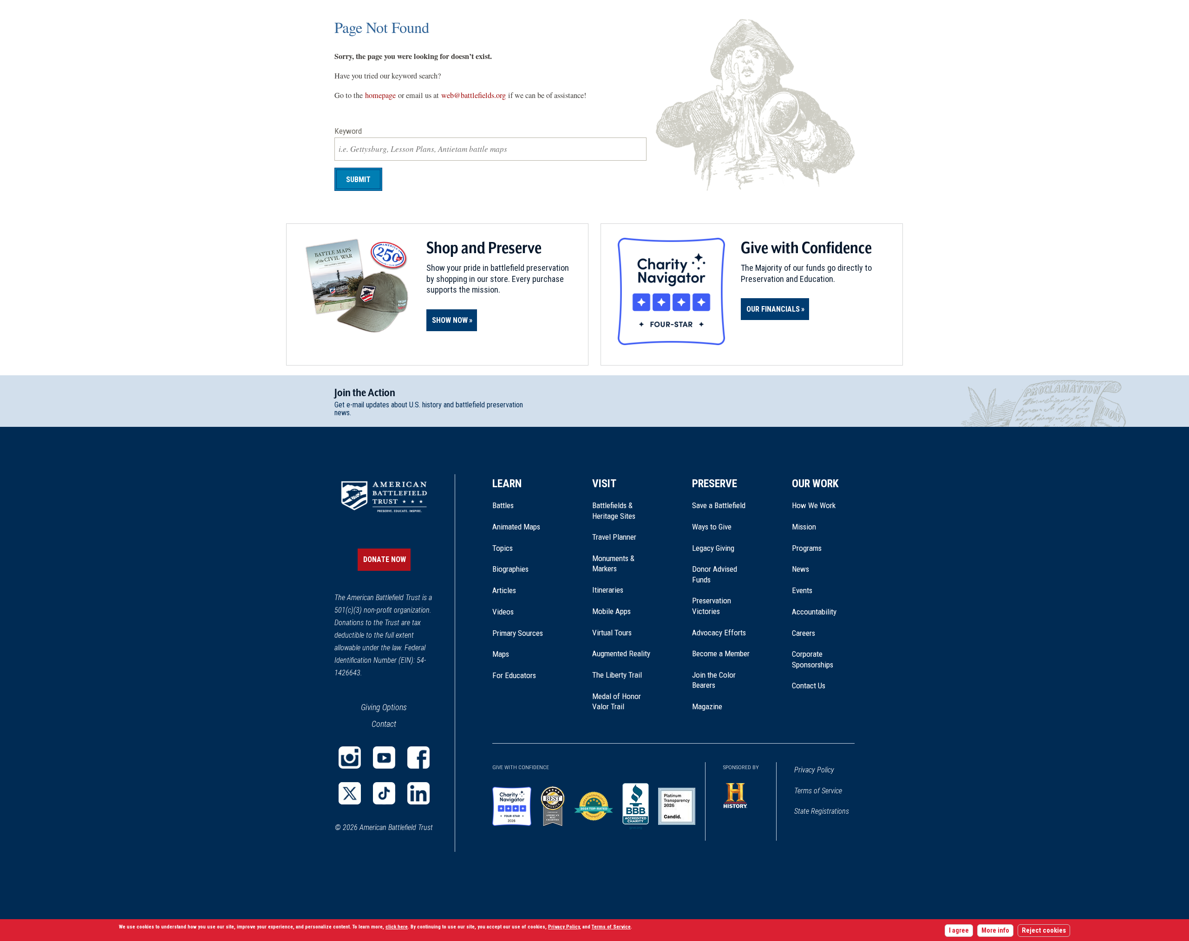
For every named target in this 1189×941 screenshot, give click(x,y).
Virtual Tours (612, 632)
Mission (804, 526)
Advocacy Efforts (719, 632)
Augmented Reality (621, 653)
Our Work (815, 483)
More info (995, 931)
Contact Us (808, 685)
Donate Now (384, 559)
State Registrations (821, 811)
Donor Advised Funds (714, 574)
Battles (503, 505)
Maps (500, 654)
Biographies (510, 569)
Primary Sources (517, 633)
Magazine (707, 706)
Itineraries (607, 590)
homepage (380, 95)
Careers (803, 633)
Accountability (814, 611)
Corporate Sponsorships (812, 659)
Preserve (714, 483)
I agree (959, 931)
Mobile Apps (611, 611)
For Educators (514, 675)
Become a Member (721, 653)
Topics (502, 548)
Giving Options (384, 707)
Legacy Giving (723, 548)
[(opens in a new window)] (350, 757)
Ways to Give (712, 526)
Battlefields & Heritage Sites (613, 510)
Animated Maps (516, 526)
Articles (504, 590)
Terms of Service (818, 790)
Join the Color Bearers (714, 680)
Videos (503, 611)
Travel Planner (614, 537)
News (800, 569)
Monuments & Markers (613, 563)
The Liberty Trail (623, 675)
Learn (507, 483)
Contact (384, 724)
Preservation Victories (711, 605)
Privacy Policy (814, 769)
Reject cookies (1044, 931)
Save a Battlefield (718, 505)
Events (802, 590)
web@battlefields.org (473, 95)
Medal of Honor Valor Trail (621, 702)
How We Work (814, 505)
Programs (807, 548)
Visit (604, 483)
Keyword (348, 131)
